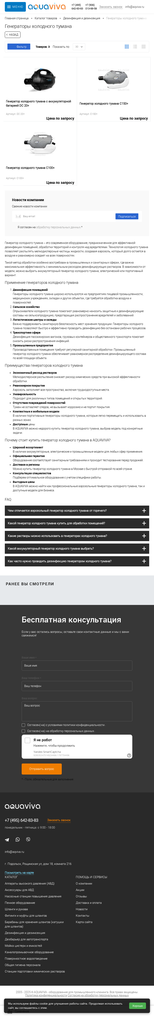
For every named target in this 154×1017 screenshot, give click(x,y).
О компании (84, 883)
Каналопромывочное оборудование (29, 952)
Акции (80, 890)
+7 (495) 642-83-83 (21, 820)
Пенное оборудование (20, 903)
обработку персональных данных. (58, 227)
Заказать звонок (111, 7)
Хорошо (137, 1005)
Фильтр (21, 46)
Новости (81, 909)
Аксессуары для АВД (19, 890)
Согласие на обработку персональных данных (98, 995)
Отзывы (81, 896)
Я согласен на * (50, 227)
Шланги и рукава (16, 909)
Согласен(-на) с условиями (65, 725)
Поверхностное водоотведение (26, 958)
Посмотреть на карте (19, 872)
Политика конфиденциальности (46, 995)
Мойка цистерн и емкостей (23, 946)
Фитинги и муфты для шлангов (26, 915)
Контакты (82, 915)
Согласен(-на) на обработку (60, 731)
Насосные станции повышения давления (33, 896)
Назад (13, 34)
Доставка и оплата (89, 903)
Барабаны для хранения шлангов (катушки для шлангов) (34, 924)
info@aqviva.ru (134, 6)
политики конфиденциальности (83, 725)
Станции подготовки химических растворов (35, 971)
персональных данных (79, 731)
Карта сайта (84, 922)
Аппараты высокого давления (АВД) (30, 883)
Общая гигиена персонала (23, 965)
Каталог (11, 877)
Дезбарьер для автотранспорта (26, 939)
